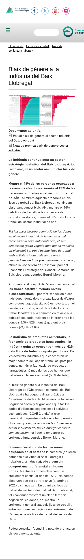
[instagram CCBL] (66, 11)
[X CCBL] (45, 11)
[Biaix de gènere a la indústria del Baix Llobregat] (42, 126)
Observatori (16, 46)
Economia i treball (38, 46)
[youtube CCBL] (55, 11)
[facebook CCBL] (34, 11)
